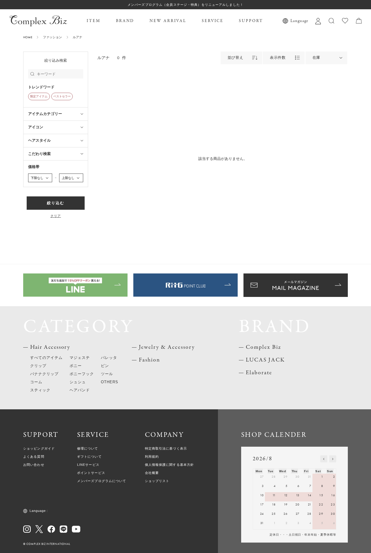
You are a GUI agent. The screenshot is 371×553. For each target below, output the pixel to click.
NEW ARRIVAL (168, 21)
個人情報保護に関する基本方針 (169, 464)
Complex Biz (263, 347)
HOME (27, 37)
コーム (36, 382)
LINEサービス (88, 464)
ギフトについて (89, 456)
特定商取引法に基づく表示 (166, 448)
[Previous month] (323, 458)
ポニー (76, 366)
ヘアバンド (80, 390)
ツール (107, 374)
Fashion (149, 360)
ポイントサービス (91, 472)
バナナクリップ (44, 374)
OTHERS (109, 382)
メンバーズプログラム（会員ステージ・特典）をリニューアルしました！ (185, 4)
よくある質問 (33, 456)
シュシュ (78, 382)
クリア (55, 216)
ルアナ (77, 37)
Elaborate (259, 373)
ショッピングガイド (39, 448)
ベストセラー (62, 96)
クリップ (38, 366)
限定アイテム (39, 96)
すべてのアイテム (46, 357)
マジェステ (80, 357)
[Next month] (332, 458)
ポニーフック (82, 374)
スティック (40, 390)
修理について (87, 448)
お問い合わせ (33, 464)
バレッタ (109, 357)
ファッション (52, 37)
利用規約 (152, 456)
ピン (105, 366)
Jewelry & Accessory (167, 347)
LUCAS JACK (265, 360)
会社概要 (152, 472)
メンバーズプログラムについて (101, 481)
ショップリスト (157, 481)
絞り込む (55, 203)
